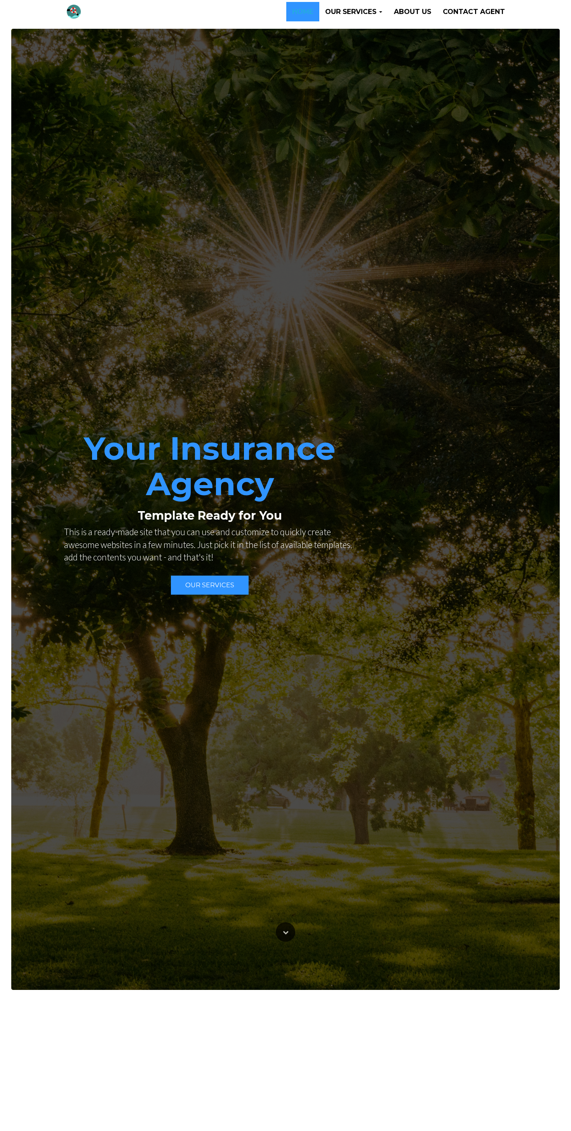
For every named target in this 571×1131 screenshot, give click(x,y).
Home (302, 11)
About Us (412, 11)
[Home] (74, 11)
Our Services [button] (351, 11)
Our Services (209, 585)
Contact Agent (474, 11)
